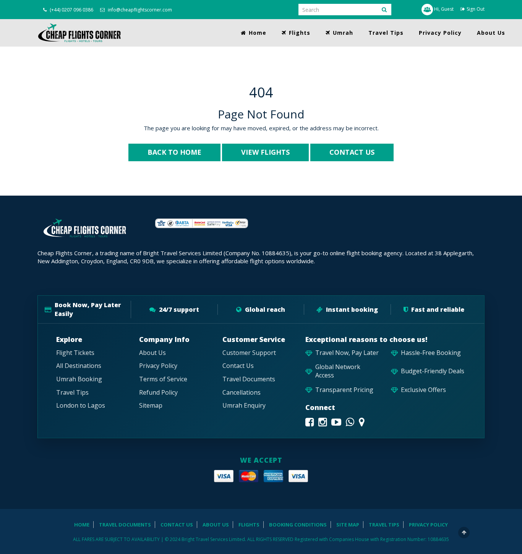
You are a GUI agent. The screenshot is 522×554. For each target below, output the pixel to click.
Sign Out (476, 9)
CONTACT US (351, 152)
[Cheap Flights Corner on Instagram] (322, 422)
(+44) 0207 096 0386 (71, 9)
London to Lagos (80, 406)
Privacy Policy (440, 32)
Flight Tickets (75, 353)
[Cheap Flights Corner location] (362, 422)
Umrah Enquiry (244, 406)
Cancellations (241, 393)
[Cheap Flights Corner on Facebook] (309, 422)
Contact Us (238, 366)
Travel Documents (248, 379)
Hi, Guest (443, 9)
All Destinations (78, 366)
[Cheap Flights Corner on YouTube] (336, 422)
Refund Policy (158, 393)
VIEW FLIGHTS (265, 152)
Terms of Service (163, 379)
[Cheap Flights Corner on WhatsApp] (350, 422)
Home (256, 32)
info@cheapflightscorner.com (139, 9)
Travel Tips (386, 32)
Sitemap (150, 406)
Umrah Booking (79, 379)
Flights (298, 32)
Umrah (342, 32)
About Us (491, 32)
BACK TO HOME (174, 152)
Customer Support (249, 353)
